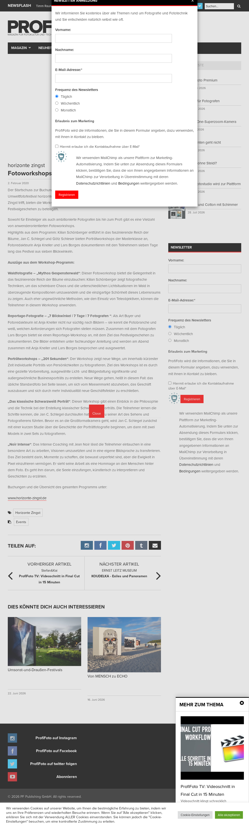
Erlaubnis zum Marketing (74, 121)
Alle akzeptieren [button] (229, 815)
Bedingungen (128, 183)
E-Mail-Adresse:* (68, 69)
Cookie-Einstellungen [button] (195, 815)
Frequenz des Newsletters (76, 89)
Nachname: (64, 49)
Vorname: (63, 29)
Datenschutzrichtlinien (93, 183)
